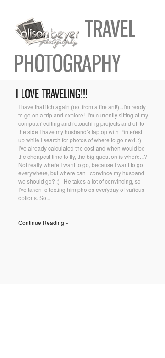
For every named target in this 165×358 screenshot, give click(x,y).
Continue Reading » (43, 222)
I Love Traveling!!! (52, 94)
